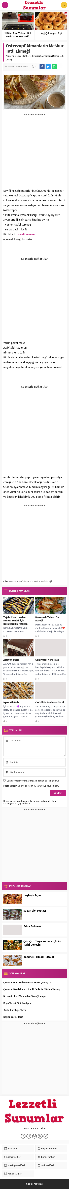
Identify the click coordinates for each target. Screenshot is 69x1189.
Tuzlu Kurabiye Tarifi (14, 1010)
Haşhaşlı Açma (32, 895)
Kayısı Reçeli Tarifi (13, 1017)
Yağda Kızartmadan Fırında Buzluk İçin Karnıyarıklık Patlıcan (15, 620)
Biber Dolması (32, 926)
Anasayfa (10, 56)
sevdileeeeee (26, 234)
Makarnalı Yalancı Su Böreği (47, 619)
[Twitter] (28, 1136)
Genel (25, 66)
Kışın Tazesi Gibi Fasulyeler (17, 1003)
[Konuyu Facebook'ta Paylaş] (42, 66)
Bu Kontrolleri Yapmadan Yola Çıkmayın (24, 996)
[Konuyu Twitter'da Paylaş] (48, 66)
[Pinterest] (40, 1136)
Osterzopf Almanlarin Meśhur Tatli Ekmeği (33, 581)
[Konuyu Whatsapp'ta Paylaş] (54, 66)
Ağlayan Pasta (11, 659)
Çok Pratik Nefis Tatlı (47, 659)
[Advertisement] (34, 150)
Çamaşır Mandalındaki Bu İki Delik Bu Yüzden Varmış (31, 989)
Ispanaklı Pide (11, 702)
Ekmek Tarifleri (23, 56)
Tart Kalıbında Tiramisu (38, 33)
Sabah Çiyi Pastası (34, 910)
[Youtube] (34, 1136)
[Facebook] (23, 1136)
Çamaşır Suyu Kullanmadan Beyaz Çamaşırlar (28, 982)
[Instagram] (46, 1136)
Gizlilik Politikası (34, 1184)
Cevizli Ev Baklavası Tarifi (49, 702)
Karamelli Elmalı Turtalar (38, 957)
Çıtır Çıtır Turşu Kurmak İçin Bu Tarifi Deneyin (42, 943)
